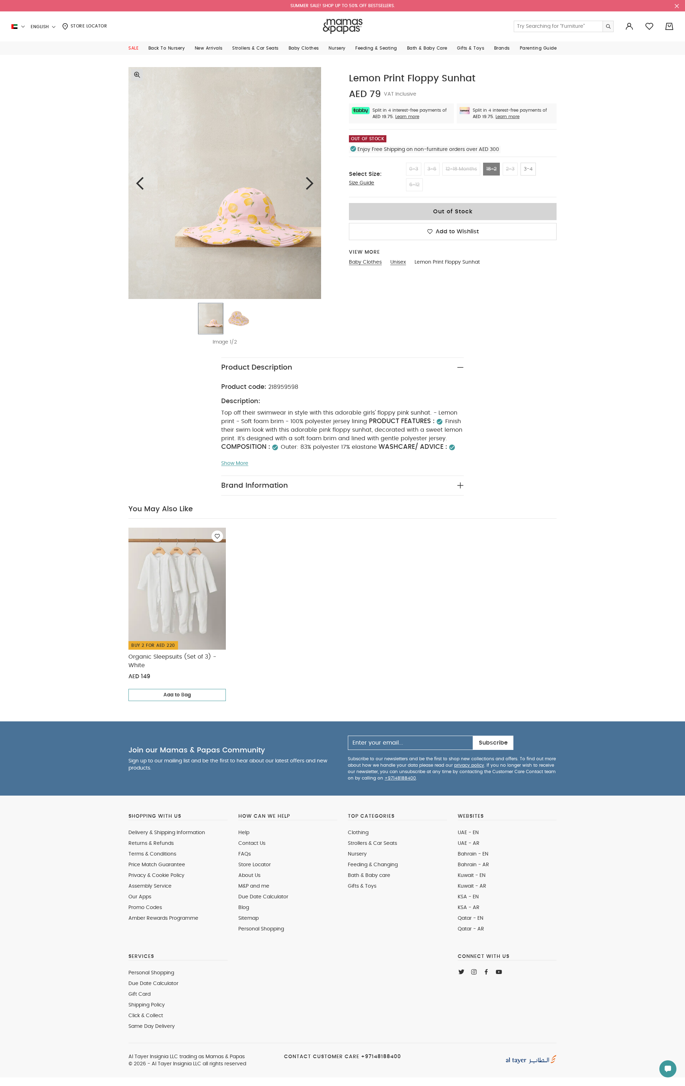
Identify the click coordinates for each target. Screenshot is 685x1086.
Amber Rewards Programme (163, 918)
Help (243, 832)
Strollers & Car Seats (372, 843)
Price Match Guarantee (156, 864)
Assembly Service (150, 886)
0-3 (413, 169)
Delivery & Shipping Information (166, 832)
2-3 (510, 169)
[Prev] (139, 183)
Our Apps (139, 896)
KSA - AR (469, 907)
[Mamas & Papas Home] (342, 26)
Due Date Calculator (263, 896)
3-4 (528, 169)
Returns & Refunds (151, 843)
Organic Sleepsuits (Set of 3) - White (172, 661)
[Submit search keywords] (608, 26)
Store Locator (88, 26)
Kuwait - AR (472, 886)
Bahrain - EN (473, 854)
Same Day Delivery (151, 1026)
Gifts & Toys (362, 886)
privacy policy (469, 765)
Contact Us (251, 843)
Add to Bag (177, 694)
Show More (234, 463)
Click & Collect (145, 1015)
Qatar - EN (470, 918)
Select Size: (365, 174)
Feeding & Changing (373, 864)
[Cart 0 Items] (669, 26)
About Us (249, 875)
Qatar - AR (471, 929)
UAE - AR (469, 843)
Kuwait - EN (472, 875)
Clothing (358, 832)
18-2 (491, 169)
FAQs (244, 854)
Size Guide (361, 183)
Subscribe (493, 743)
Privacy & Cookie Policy (156, 875)
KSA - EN (468, 896)
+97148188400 (400, 778)
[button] (133, 48)
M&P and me (253, 886)
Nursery (357, 854)
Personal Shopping (261, 929)
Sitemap (248, 918)
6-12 (414, 184)
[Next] (309, 183)
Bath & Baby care (369, 875)
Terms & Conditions (152, 854)
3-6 (431, 169)
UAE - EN (468, 832)
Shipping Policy (146, 1005)
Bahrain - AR (473, 864)
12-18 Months (461, 169)
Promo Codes (145, 907)
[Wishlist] (217, 536)
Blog (243, 907)
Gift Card (139, 994)
